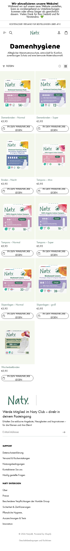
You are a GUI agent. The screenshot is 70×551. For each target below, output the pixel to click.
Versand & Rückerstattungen (16, 458)
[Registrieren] (64, 432)
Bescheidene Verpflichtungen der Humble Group (26, 501)
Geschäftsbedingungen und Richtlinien (35, 541)
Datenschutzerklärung (13, 453)
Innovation (8, 524)
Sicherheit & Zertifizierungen (16, 507)
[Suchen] (10, 32)
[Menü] (4, 32)
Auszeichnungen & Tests (14, 518)
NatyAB (29, 534)
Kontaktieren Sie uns (12, 470)
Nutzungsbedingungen (14, 464)
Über (5, 490)
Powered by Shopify (42, 534)
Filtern (10, 66)
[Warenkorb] (66, 32)
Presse (6, 496)
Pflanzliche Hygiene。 (13, 513)
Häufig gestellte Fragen (14, 475)
